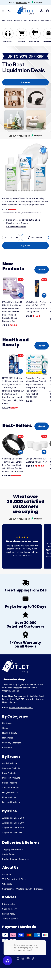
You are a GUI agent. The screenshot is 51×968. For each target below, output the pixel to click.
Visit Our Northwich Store (14, 879)
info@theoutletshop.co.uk (21, 707)
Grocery (18, 20)
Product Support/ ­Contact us (15, 859)
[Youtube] (28, 958)
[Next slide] (45, 302)
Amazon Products (10, 787)
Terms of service (10, 918)
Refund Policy (8, 914)
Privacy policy (8, 904)
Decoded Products (11, 802)
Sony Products (9, 773)
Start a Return (8, 854)
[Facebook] (18, 958)
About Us (6, 874)
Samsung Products (11, 768)
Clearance (7, 747)
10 (37, 191)
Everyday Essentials (11, 742)
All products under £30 (13, 818)
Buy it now (25, 245)
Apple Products (9, 763)
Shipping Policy (9, 909)
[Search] (9, 11)
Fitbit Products (9, 797)
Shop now (25, 82)
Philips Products (9, 782)
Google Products (10, 792)
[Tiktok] (33, 958)
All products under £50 (13, 822)
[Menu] (3, 10)
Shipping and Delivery (12, 849)
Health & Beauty (31, 20)
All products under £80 (13, 827)
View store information (16, 227)
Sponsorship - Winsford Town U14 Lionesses (22, 889)
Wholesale (7, 884)
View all (41, 269)
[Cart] (47, 11)
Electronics (7, 20)
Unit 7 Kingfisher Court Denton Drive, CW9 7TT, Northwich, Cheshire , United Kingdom (23, 699)
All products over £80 (12, 832)
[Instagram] (23, 958)
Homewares (7, 738)
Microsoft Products (11, 778)
